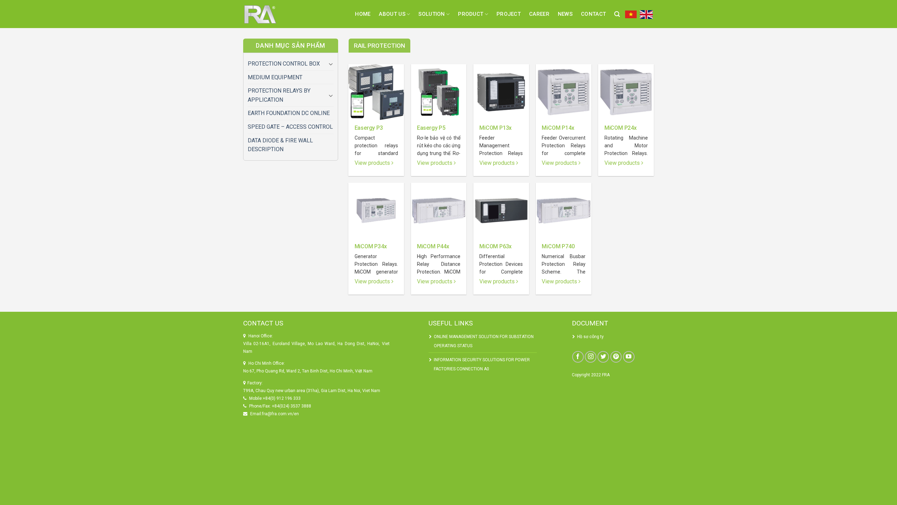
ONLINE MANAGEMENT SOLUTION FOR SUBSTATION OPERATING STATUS (484, 341)
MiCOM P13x (495, 127)
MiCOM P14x (558, 127)
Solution (431, 14)
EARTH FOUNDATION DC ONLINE (289, 113)
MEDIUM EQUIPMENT (275, 77)
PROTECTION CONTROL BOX (284, 63)
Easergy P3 (369, 127)
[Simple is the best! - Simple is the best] (268, 14)
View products (373, 163)
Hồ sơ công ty (590, 336)
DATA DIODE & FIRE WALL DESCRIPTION (280, 145)
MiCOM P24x (620, 127)
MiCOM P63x (495, 246)
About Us (392, 14)
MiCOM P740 (558, 246)
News (565, 14)
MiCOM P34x (371, 246)
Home (362, 14)
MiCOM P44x (433, 246)
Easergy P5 (431, 127)
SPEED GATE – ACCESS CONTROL (290, 126)
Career (539, 14)
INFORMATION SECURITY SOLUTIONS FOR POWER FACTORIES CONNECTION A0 (482, 364)
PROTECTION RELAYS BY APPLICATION (279, 95)
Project (509, 14)
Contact (593, 14)
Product (470, 14)
